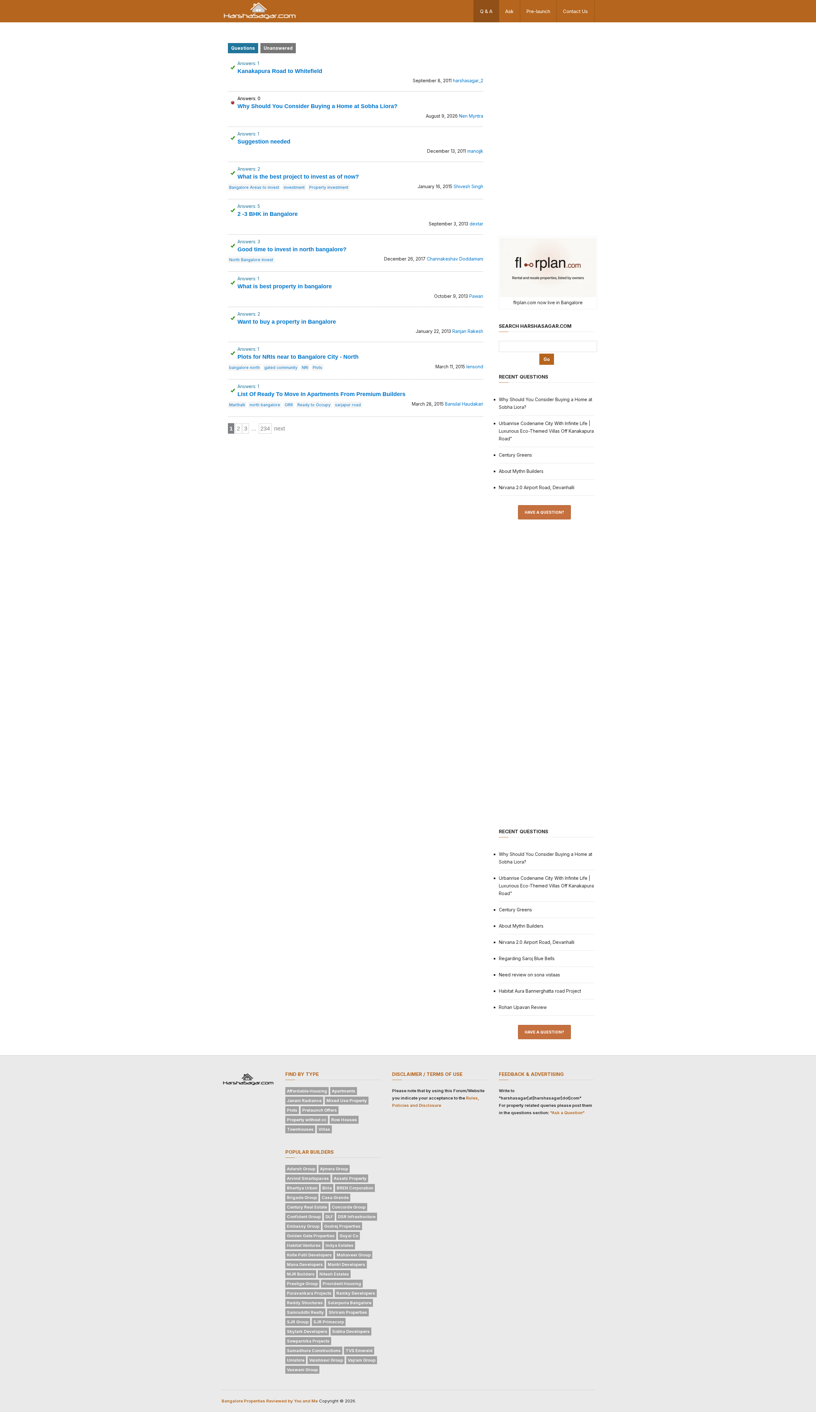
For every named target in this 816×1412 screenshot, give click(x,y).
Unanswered (278, 48)
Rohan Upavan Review (523, 1007)
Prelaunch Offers (319, 1110)
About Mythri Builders (521, 471)
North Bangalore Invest (251, 259)
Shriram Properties (348, 1312)
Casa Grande (335, 1197)
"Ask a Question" (567, 1112)
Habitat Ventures (304, 1245)
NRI (305, 367)
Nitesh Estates (334, 1273)
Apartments (343, 1090)
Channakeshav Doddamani (455, 258)
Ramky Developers (355, 1293)
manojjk (475, 151)
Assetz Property (350, 1178)
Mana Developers (305, 1264)
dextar (476, 223)
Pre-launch (538, 11)
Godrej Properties (342, 1226)
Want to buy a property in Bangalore (286, 322)
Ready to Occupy (314, 404)
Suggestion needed (263, 141)
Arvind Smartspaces (308, 1178)
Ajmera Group (334, 1168)
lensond (474, 366)
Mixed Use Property (346, 1100)
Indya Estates (339, 1245)
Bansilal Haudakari (464, 404)
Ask (509, 11)
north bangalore (265, 404)
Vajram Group (361, 1360)
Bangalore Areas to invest (254, 187)
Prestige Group (302, 1283)
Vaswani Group (302, 1369)
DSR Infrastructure (356, 1216)
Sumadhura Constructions (314, 1350)
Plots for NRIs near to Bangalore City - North (298, 357)
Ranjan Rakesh (467, 331)
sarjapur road (348, 404)
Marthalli (237, 404)
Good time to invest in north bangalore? (291, 249)
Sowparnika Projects (308, 1340)
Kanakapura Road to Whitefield (279, 71)
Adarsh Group (301, 1168)
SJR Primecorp (328, 1321)
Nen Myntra (471, 116)
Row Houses (344, 1119)
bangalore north (244, 367)
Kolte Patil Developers (309, 1254)
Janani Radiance (304, 1100)
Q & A (486, 11)
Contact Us (575, 11)
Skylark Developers (307, 1331)
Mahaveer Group (354, 1254)
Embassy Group (303, 1226)
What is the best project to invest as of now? (298, 176)
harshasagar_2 (468, 80)
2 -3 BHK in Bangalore (267, 214)
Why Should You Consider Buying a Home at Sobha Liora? (317, 106)
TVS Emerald (359, 1350)
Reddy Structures (305, 1302)
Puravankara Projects (309, 1293)
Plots (317, 367)
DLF (329, 1216)
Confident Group (304, 1216)
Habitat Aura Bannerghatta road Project (540, 991)
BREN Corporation (355, 1187)
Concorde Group (349, 1207)
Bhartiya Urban (302, 1187)
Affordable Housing (307, 1090)
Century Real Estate (307, 1207)
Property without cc (306, 1119)
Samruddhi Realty (305, 1312)
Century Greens (515, 455)
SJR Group (298, 1321)
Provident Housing (342, 1283)
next (279, 428)
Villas (324, 1129)
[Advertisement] (546, 128)
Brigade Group (302, 1197)
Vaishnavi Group (326, 1360)
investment (294, 187)
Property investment (328, 187)
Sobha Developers (351, 1331)
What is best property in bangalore (284, 286)
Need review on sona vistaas (529, 974)
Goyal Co (348, 1235)
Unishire (295, 1360)
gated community (280, 367)
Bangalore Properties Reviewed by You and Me (270, 1400)
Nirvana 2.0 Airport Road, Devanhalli (536, 487)
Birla (327, 1187)
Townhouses (300, 1129)
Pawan (476, 296)
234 (265, 428)
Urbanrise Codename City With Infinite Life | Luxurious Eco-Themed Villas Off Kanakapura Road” (546, 431)
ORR (289, 404)
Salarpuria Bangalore (349, 1302)
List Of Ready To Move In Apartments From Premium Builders (321, 394)
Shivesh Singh (468, 186)
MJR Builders (301, 1273)
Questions (243, 48)
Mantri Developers (346, 1264)
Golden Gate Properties (311, 1235)
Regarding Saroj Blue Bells (527, 958)
